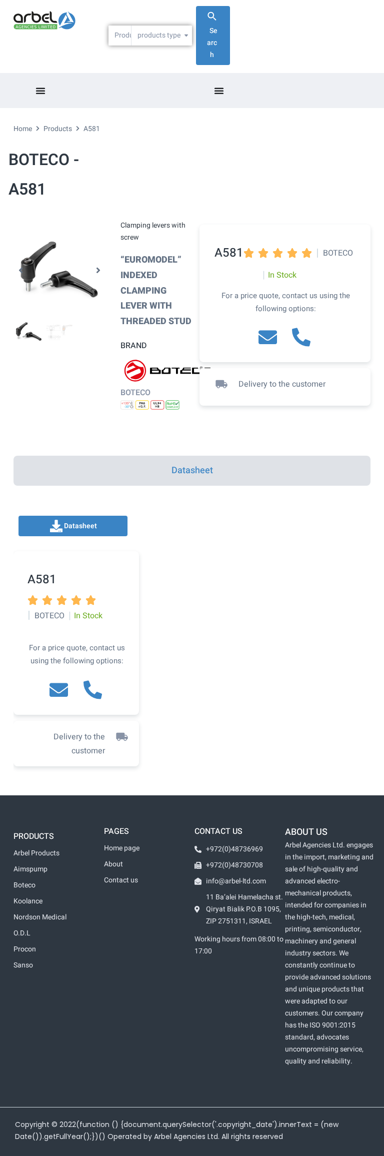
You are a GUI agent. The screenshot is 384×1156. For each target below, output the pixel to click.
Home (23, 129)
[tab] (192, 471)
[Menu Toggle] (41, 91)
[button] (20, 271)
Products (58, 129)
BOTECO (135, 393)
